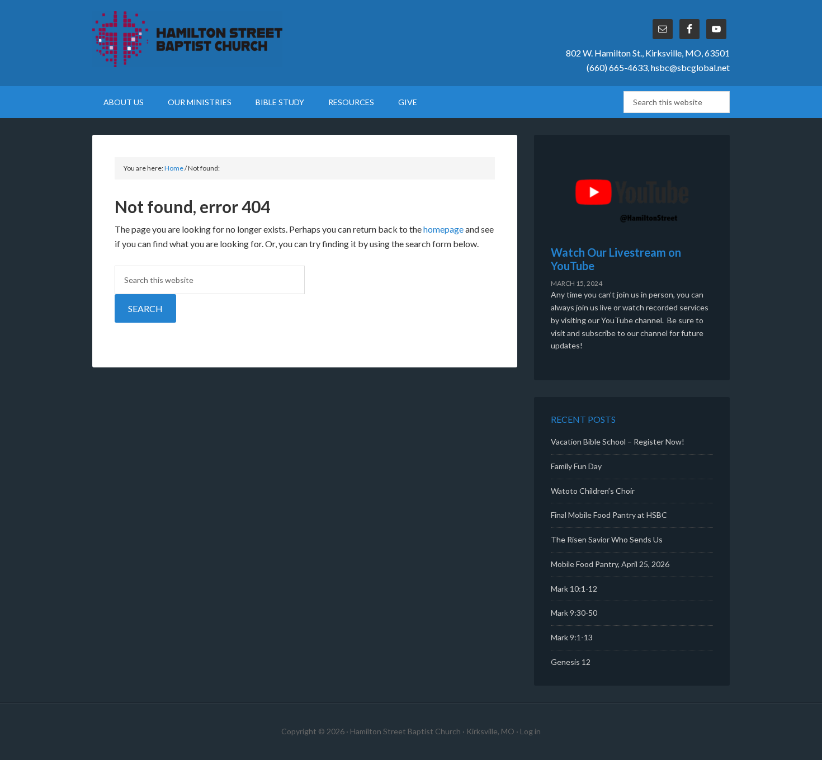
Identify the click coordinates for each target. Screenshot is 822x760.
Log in (530, 731)
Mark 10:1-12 (574, 588)
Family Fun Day (576, 466)
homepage (443, 229)
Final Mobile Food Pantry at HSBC (609, 515)
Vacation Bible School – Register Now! (617, 441)
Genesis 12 (570, 662)
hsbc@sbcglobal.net (690, 67)
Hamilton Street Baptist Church (187, 39)
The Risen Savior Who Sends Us (607, 539)
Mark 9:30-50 (574, 612)
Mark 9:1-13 (572, 637)
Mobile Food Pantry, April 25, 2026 (610, 564)
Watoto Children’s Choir (593, 490)
